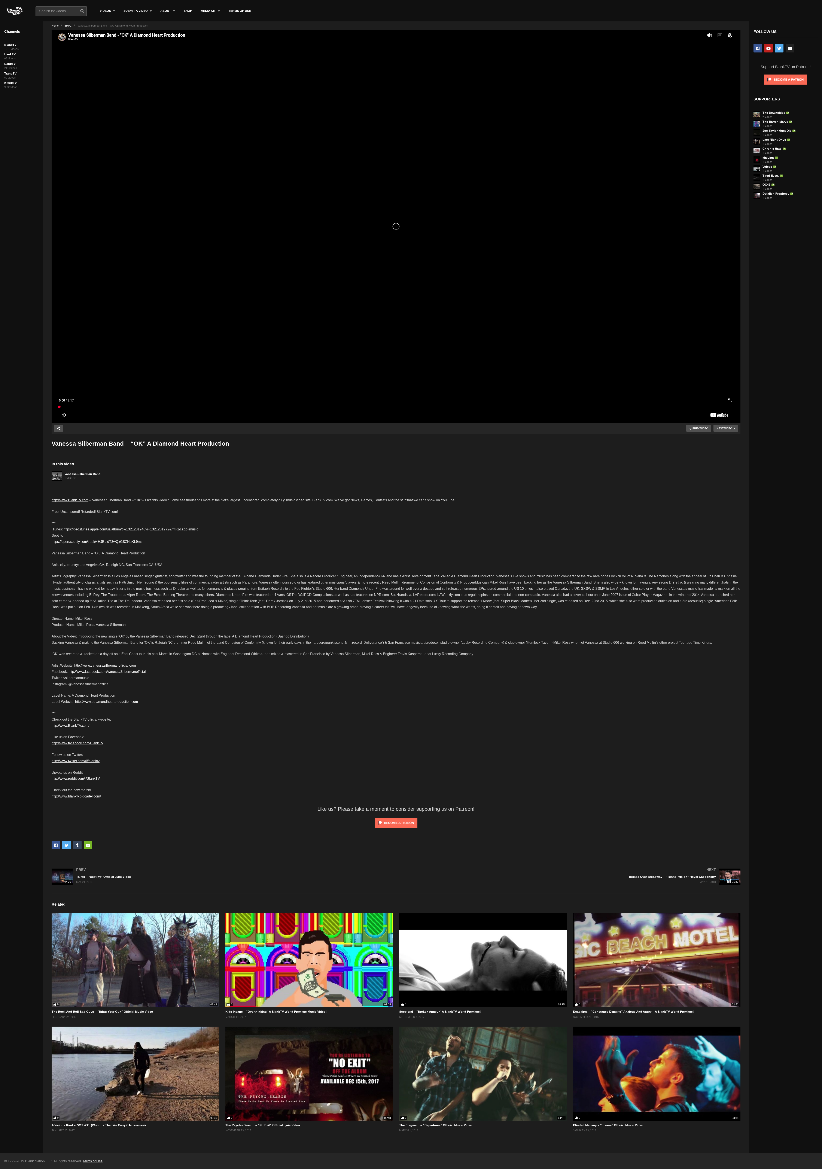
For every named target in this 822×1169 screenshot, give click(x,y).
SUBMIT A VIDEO (136, 10)
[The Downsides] (757, 114)
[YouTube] (768, 48)
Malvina (768, 157)
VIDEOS (106, 10)
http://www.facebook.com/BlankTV (77, 743)
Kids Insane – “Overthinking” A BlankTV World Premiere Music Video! (276, 1011)
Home (55, 25)
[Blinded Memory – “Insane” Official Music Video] (656, 1074)
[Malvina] (757, 159)
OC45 (766, 184)
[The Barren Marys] (757, 123)
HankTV (10, 54)
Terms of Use (93, 1161)
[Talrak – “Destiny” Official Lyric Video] (222, 876)
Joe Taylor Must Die (776, 130)
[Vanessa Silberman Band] (57, 476)
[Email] (790, 48)
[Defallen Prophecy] (757, 195)
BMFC (68, 25)
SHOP (188, 10)
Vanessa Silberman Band (82, 474)
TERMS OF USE (239, 10)
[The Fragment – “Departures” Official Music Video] (483, 1074)
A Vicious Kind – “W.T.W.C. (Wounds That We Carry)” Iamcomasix (99, 1125)
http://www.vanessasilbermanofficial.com (105, 665)
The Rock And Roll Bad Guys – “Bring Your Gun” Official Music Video (102, 1011)
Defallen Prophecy (775, 193)
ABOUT (166, 10)
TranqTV (10, 73)
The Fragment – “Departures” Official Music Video (435, 1125)
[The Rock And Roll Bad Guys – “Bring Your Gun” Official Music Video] (135, 960)
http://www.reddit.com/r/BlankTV (76, 778)
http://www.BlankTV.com (70, 500)
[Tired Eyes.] (757, 177)
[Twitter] (779, 48)
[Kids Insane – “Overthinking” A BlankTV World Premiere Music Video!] (309, 960)
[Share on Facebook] (56, 845)
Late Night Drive (774, 139)
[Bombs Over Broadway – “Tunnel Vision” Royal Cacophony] (570, 876)
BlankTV (10, 44)
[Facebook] (758, 48)
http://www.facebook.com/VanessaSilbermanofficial (107, 671)
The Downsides (773, 112)
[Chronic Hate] (757, 150)
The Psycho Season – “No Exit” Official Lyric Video (262, 1125)
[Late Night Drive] (757, 141)
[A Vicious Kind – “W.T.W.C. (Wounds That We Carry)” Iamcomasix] (135, 1074)
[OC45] (757, 186)
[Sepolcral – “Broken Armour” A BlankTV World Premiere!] (483, 960)
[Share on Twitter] (66, 845)
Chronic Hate (772, 148)
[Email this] (88, 845)
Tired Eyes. (770, 175)
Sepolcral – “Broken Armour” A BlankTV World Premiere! (440, 1011)
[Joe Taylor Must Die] (757, 132)
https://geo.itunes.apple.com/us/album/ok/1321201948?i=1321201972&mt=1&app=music (131, 529)
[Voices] (757, 168)
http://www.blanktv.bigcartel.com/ (76, 796)
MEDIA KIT (209, 10)
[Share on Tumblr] (77, 845)
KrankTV (10, 83)
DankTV (10, 64)
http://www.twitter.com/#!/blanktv (76, 761)
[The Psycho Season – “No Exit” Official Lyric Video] (309, 1074)
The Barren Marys (775, 121)
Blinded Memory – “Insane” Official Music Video (608, 1125)
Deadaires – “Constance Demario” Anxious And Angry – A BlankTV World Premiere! (633, 1011)
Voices (767, 166)
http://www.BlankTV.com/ (70, 725)
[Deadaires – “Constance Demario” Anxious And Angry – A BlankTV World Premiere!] (656, 960)
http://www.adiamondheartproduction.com (106, 701)
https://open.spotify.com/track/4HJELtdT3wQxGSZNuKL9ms (97, 541)
